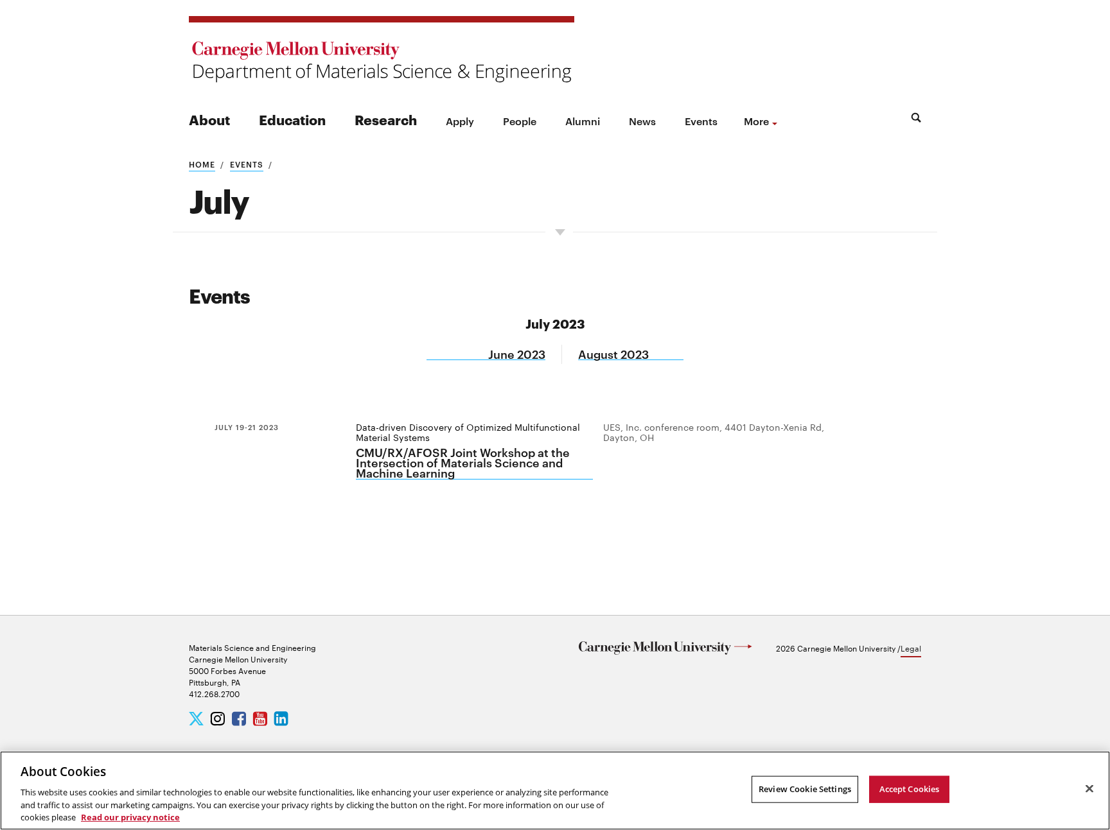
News (642, 121)
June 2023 (516, 354)
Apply (460, 121)
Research (386, 119)
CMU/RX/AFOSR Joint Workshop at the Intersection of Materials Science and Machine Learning (463, 463)
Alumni (582, 121)
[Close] (1089, 789)
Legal (911, 647)
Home (202, 163)
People (519, 121)
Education (292, 119)
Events (701, 121)
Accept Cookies (909, 789)
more (756, 121)
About (209, 119)
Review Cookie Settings (805, 789)
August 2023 (613, 354)
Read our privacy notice (130, 816)
